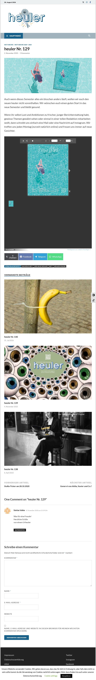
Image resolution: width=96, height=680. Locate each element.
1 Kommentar (25, 53)
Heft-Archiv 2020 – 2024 (23, 45)
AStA (6, 664)
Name (7, 591)
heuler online (60, 266)
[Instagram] (86, 2)
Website (8, 614)
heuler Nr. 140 (11, 337)
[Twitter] (83, 2)
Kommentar (10, 558)
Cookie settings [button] (50, 676)
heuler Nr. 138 (11, 469)
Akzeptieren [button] (66, 676)
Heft (51, 266)
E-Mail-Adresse (12, 603)
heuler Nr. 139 (11, 403)
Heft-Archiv (8, 45)
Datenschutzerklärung (14, 659)
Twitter (69, 655)
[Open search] (89, 36)
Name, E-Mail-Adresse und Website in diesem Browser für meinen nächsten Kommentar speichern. (42, 629)
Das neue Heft (27, 266)
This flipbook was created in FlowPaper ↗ (78, 249)
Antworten (20, 530)
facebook (70, 664)
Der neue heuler (41, 266)
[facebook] (90, 2)
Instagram (70, 659)
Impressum (9, 655)
